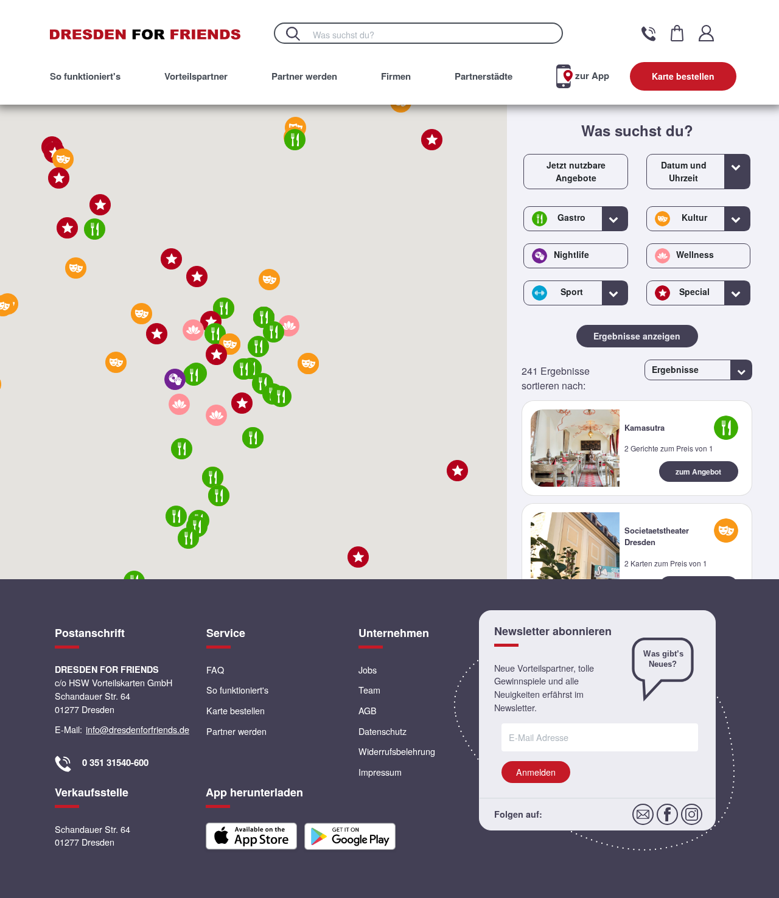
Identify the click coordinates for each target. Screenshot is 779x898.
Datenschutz (382, 731)
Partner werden (304, 76)
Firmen (396, 76)
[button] (229, 344)
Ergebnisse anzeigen (636, 336)
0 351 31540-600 (115, 762)
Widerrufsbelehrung (396, 751)
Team (369, 689)
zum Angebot (698, 471)
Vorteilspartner (196, 76)
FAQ (215, 669)
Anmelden (536, 771)
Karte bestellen (683, 76)
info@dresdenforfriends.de (137, 729)
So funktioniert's (85, 76)
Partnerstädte (483, 76)
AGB (367, 710)
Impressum (380, 771)
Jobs (367, 669)
